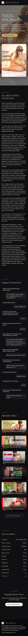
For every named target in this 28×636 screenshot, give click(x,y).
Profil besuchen (14, 604)
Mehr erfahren (8, 39)
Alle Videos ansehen (14, 515)
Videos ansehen (9, 35)
